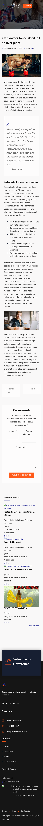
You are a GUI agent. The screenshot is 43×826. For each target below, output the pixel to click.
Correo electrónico (28, 432)
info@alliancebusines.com (17, 732)
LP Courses (34, 626)
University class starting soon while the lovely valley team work (25, 789)
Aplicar (28, 6)
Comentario (21, 447)
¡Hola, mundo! (7, 778)
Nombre (13, 431)
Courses (7, 747)
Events (4, 811)
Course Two (8, 752)
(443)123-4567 (13, 726)
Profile (6, 756)
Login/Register (10, 761)
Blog (14, 811)
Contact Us (25, 811)
